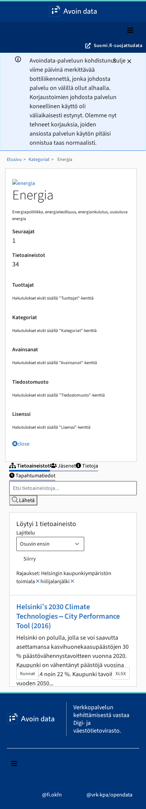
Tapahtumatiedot (35, 475)
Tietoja (89, 466)
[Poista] (37, 581)
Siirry (29, 559)
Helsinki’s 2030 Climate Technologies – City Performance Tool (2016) (68, 616)
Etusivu (14, 159)
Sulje (119, 60)
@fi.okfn (51, 795)
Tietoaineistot (33, 466)
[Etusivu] (73, 11)
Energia (64, 159)
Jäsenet (66, 466)
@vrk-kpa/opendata (109, 795)
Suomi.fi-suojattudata (118, 45)
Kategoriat (39, 159)
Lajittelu (25, 533)
